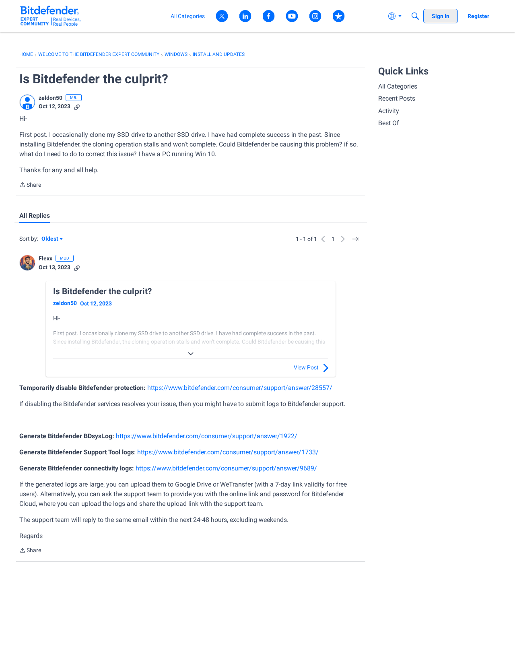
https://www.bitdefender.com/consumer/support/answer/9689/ (226, 468)
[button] (27, 102)
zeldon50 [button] (50, 98)
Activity (388, 111)
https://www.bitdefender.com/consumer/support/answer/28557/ (239, 388)
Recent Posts (396, 98)
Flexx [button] (45, 258)
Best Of (388, 123)
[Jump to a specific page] (355, 239)
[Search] (415, 16)
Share (30, 185)
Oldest (50, 239)
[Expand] (191, 354)
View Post (306, 367)
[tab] (34, 216)
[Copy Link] (77, 106)
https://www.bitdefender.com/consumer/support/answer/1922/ (206, 436)
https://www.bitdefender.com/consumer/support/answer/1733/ (228, 452)
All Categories (397, 86)
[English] (50, 16)
